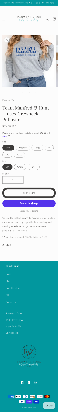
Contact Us (11, 302)
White (20, 167)
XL (49, 147)
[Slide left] (22, 92)
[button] (3, 19)
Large (37, 147)
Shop (8, 281)
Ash (7, 167)
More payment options (29, 211)
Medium (23, 147)
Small (8, 147)
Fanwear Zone (32, 407)
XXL (7, 154)
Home (8, 274)
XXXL (19, 154)
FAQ (8, 295)
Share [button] (8, 245)
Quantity (5, 174)
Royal (33, 167)
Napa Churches (13, 288)
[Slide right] (35, 92)
